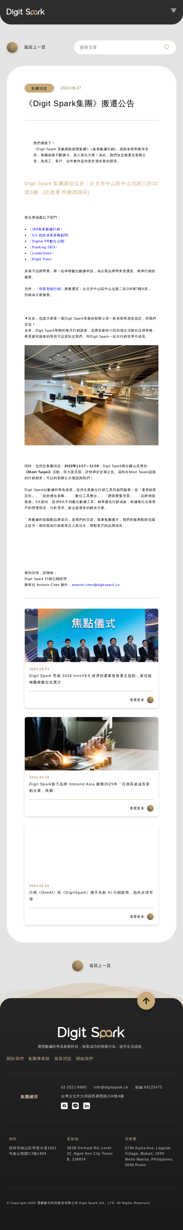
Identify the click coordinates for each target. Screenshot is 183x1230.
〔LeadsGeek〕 (42, 253)
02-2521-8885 (74, 1087)
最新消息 (63, 1058)
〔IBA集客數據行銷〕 (46, 229)
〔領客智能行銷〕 (49, 289)
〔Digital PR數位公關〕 (48, 241)
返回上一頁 (35, 47)
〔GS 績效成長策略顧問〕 (50, 235)
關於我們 (15, 1058)
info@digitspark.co (111, 1087)
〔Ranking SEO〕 (44, 247)
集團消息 (39, 88)
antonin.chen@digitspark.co (96, 585)
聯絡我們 (84, 1058)
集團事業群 (39, 1058)
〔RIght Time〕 (41, 259)
